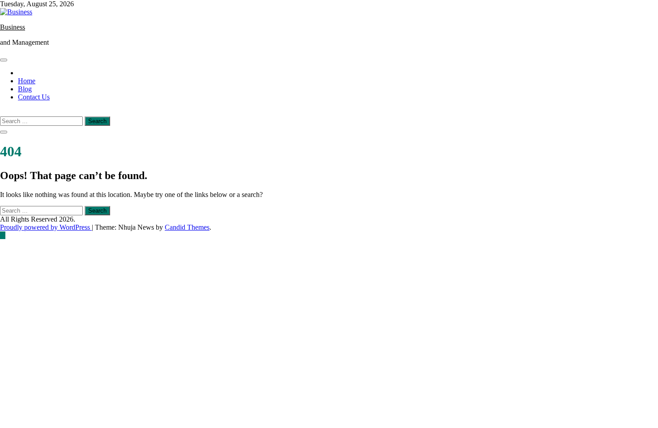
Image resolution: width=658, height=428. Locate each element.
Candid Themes (187, 227)
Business (12, 27)
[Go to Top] (2, 235)
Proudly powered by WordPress (46, 227)
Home (26, 81)
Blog (25, 89)
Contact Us (34, 97)
